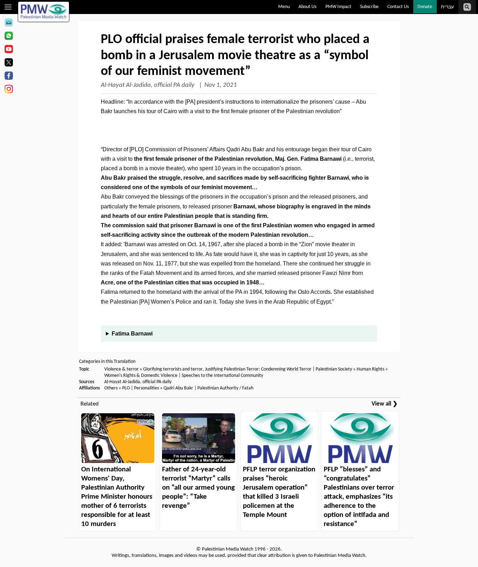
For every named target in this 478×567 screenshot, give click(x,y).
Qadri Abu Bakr (178, 388)
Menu (284, 6)
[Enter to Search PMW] (467, 7)
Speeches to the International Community (222, 375)
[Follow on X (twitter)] (8, 63)
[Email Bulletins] (8, 23)
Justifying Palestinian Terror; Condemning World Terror (258, 369)
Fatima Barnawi (132, 334)
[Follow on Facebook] (8, 76)
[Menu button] (8, 7)
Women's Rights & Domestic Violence (140, 375)
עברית (447, 7)
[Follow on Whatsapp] (8, 36)
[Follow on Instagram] (8, 90)
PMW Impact (338, 6)
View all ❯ (385, 404)
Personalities (146, 388)
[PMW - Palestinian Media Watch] (43, 12)
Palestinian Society (334, 369)
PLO (126, 388)
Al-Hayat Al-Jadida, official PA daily (148, 85)
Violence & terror (121, 369)
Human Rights (370, 369)
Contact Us (398, 6)
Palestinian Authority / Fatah (225, 388)
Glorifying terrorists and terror (173, 369)
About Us (307, 6)
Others (111, 388)
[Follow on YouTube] (8, 50)
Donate (424, 6)
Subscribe (369, 6)
